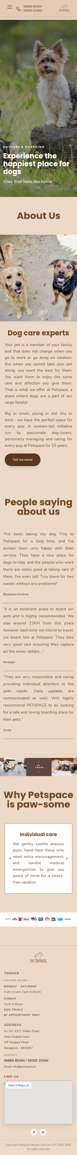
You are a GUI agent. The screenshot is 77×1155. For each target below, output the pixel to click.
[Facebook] (34, 1132)
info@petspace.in (24, 1067)
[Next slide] (67, 858)
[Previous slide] (10, 858)
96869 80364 (14, 1060)
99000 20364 (38, 1060)
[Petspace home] (64, 9)
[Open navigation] (9, 9)
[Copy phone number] (18, 9)
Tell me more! (23, 460)
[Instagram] (43, 1132)
